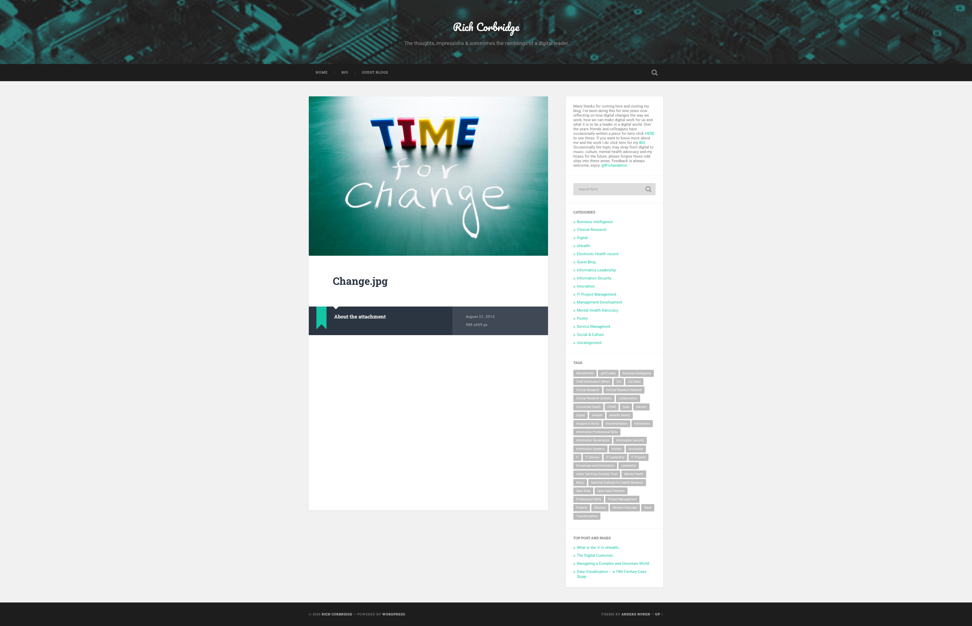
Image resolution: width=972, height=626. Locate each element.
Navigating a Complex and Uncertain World (613, 563)
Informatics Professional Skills (597, 432)
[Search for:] (614, 189)
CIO (618, 381)
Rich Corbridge (486, 27)
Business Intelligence (595, 222)
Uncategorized (589, 342)
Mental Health (633, 474)
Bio (344, 72)
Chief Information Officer (593, 381)
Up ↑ (659, 614)
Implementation (616, 423)
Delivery (641, 407)
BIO (642, 142)
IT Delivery (592, 457)
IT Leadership (615, 457)
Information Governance (592, 440)
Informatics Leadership (596, 270)
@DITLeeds (608, 373)
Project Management (622, 499)
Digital (582, 237)
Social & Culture (590, 334)
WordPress (393, 614)
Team (648, 507)
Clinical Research (591, 229)
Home (322, 72)
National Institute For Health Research (617, 482)
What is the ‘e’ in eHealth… (599, 547)
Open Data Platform (611, 491)
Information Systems (590, 449)
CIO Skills (634, 381)
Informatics (642, 423)
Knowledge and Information (595, 465)
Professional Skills (588, 499)
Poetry (582, 318)
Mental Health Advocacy (597, 310)
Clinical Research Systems (594, 398)
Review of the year (625, 507)
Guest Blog (586, 262)
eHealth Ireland (619, 415)
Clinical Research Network (624, 390)
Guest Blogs (375, 72)
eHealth (583, 246)
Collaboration (628, 398)
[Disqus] (428, 422)
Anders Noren (635, 614)
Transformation (587, 516)
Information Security (594, 278)
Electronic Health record (597, 254)
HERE (650, 133)
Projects (581, 507)
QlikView (600, 507)
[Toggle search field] (654, 72)
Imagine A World (587, 423)
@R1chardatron (614, 165)
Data (626, 407)
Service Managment (593, 326)
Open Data (583, 491)
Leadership (628, 465)
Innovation (586, 286)
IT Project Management (596, 294)
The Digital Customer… (596, 555)
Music (580, 482)
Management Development (599, 302)
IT (577, 457)
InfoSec (617, 449)
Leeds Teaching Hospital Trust (596, 474)
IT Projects (638, 457)
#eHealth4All (585, 373)
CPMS (612, 407)
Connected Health (588, 407)
